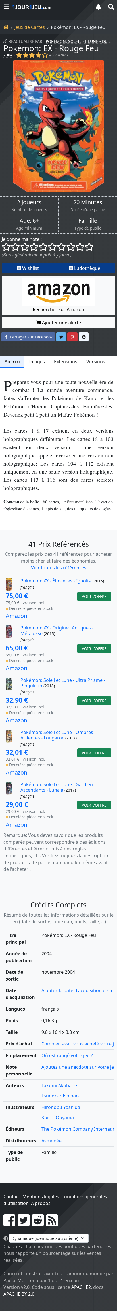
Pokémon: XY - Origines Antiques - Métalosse (56, 630)
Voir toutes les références (58, 568)
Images (37, 361)
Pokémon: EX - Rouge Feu (51, 48)
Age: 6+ (29, 220)
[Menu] (6, 6)
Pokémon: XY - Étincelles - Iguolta (55, 581)
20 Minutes (87, 202)
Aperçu (12, 361)
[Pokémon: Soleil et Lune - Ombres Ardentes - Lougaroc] (12, 738)
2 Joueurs (29, 202)
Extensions (65, 361)
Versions (95, 361)
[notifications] (98, 6)
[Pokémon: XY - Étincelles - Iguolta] (12, 584)
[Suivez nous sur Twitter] (24, 1224)
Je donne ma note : (22, 239)
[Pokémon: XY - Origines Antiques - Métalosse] (12, 634)
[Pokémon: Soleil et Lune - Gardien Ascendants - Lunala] (12, 790)
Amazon (16, 616)
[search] (111, 6)
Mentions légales (40, 1196)
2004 (7, 55)
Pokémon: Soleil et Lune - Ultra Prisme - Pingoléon (62, 683)
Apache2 (81, 1287)
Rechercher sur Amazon (58, 309)
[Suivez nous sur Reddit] (38, 1224)
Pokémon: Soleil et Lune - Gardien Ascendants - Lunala (56, 787)
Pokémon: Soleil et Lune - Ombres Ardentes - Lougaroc (56, 735)
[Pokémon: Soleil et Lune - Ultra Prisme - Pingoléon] (12, 686)
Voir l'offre (94, 596)
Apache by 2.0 (18, 1294)
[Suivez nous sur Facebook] (9, 1224)
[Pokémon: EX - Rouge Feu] (58, 126)
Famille (87, 220)
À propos (41, 1203)
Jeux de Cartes (29, 27)
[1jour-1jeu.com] (49, 7)
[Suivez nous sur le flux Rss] (52, 1224)
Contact (11, 1196)
